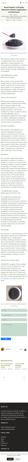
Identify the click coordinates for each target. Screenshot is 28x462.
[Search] (23, 2)
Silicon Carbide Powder (8, 429)
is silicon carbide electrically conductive (19, 365)
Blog (14, 20)
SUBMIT (6, 338)
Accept (10, 459)
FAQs (2, 441)
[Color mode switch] (20, 2)
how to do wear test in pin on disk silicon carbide (7, 365)
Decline (18, 459)
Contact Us (4, 443)
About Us (3, 445)
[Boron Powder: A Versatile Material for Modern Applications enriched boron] (14, 38)
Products (3, 437)
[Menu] (26, 2)
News (2, 439)
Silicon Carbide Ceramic (8, 427)
